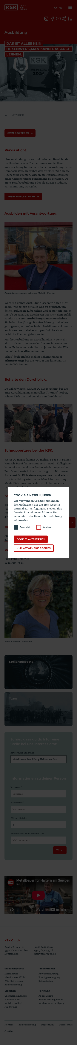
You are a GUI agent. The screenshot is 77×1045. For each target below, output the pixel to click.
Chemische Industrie (15, 995)
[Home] (5, 115)
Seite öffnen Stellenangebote (38, 672)
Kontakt (8, 1024)
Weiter (60, 850)
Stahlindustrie (12, 999)
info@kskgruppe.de (45, 953)
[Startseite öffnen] (15, 7)
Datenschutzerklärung (48, 516)
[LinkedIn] (70, 18)
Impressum (47, 1024)
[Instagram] (46, 18)
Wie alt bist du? (18, 818)
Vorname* (16, 787)
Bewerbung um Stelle (22, 752)
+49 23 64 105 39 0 (43, 947)
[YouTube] (58, 18)
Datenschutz (66, 1024)
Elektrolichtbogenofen (50, 999)
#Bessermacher (34, 351)
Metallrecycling (13, 1003)
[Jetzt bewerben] (72, 522)
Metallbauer (11, 973)
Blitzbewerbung (13, 984)
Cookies (8, 1031)
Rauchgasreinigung (49, 977)
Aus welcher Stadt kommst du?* (28, 833)
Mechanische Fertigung (51, 1003)
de (55, 8)
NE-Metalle (10, 1006)
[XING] (64, 18)
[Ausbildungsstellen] (23, 197)
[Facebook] (52, 18)
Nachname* (17, 802)
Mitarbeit (18, 115)
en (60, 8)
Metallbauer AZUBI (14, 977)
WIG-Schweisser (13, 980)
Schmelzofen (45, 980)
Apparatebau (45, 995)
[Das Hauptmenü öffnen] (70, 7)
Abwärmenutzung (48, 973)
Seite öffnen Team (38, 709)
